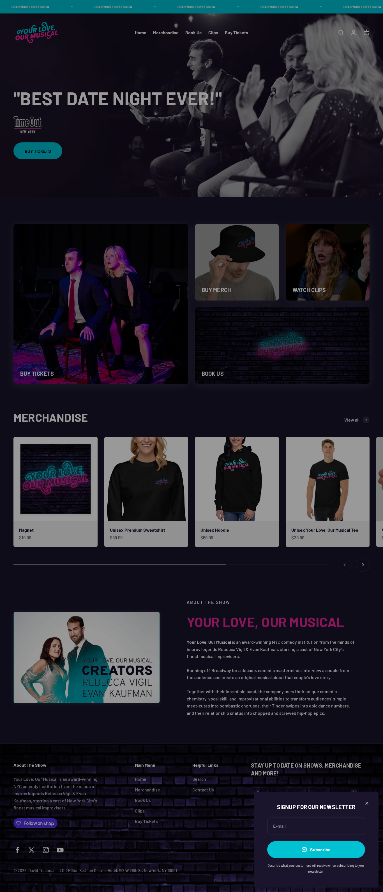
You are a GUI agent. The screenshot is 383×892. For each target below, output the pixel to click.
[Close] (367, 803)
